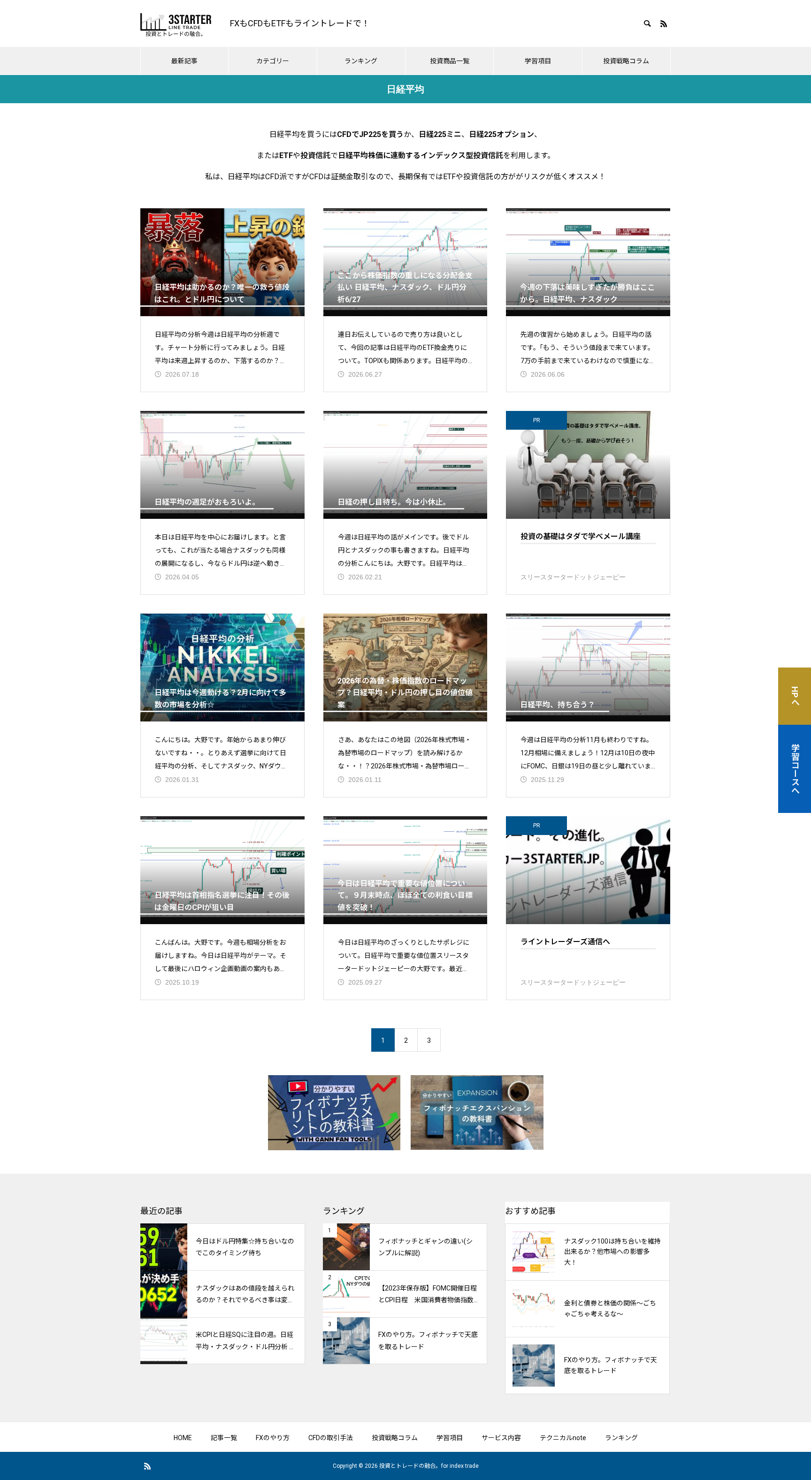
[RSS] (663, 23)
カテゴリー (272, 61)
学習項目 (538, 61)
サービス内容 (501, 1438)
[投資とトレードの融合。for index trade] (175, 23)
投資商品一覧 (449, 61)
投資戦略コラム (626, 61)
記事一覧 (224, 1438)
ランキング (360, 61)
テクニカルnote (563, 1438)
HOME (183, 1438)
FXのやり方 (273, 1438)
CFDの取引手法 (330, 1438)
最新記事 (184, 61)
